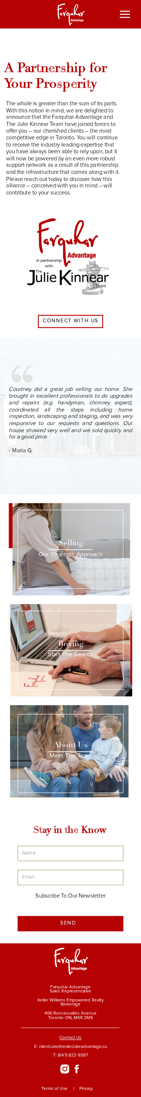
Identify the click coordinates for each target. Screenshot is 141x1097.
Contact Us (70, 1038)
